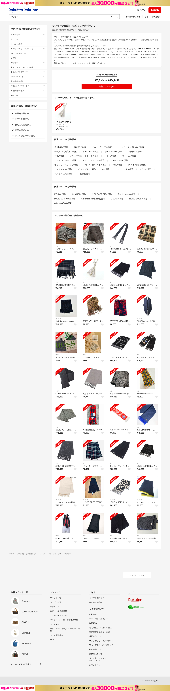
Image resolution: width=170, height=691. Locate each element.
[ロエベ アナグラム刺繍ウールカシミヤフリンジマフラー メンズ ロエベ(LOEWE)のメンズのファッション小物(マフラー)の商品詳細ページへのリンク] (66, 487)
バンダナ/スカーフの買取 (65, 160)
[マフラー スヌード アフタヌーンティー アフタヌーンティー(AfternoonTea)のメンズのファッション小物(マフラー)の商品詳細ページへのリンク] (93, 342)
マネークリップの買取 (102, 147)
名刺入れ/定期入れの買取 (65, 151)
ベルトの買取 (110, 155)
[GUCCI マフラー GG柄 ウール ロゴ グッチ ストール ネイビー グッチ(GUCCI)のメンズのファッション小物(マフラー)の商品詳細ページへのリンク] (147, 523)
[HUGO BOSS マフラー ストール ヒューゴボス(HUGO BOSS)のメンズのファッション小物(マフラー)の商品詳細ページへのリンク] (66, 342)
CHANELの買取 (79, 194)
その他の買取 (84, 173)
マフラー (58, 246)
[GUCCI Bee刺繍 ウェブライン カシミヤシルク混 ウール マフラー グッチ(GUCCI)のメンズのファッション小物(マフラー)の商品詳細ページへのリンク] (66, 523)
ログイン (141, 10)
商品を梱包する (21, 118)
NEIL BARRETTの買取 (102, 194)
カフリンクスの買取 (63, 169)
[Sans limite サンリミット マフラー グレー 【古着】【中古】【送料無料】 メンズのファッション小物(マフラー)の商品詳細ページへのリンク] (147, 270)
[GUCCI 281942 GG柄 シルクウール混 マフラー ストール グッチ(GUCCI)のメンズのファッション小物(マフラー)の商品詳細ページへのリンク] (147, 306)
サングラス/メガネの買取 (95, 164)
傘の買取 (106, 169)
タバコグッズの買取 (63, 173)
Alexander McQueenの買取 (93, 198)
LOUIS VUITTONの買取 (64, 198)
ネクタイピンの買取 (137, 164)
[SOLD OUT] (63, 112)
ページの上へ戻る (137, 575)
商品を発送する (21, 130)
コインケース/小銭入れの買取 (131, 147)
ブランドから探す (152, 16)
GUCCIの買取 (117, 198)
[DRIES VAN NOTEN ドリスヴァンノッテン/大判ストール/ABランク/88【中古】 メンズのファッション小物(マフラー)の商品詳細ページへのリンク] (93, 306)
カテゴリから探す (133, 16)
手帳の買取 (117, 164)
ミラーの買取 (145, 169)
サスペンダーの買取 (119, 160)
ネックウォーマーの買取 (94, 160)
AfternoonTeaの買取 (63, 203)
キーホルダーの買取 (113, 151)
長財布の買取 (80, 147)
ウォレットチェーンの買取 (66, 164)
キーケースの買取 (91, 151)
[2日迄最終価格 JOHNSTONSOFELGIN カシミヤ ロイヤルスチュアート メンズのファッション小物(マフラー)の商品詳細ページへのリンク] (93, 414)
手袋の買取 (59, 155)
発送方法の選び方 (22, 124)
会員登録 (155, 10)
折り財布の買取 (61, 147)
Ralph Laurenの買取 (127, 194)
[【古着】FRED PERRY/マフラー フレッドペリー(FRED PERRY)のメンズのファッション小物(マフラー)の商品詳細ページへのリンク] (93, 487)
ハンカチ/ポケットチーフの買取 (84, 155)
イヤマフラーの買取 (87, 169)
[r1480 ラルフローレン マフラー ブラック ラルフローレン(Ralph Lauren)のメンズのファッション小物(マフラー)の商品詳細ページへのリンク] (93, 523)
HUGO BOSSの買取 (138, 198)
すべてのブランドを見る (21, 664)
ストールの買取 (129, 155)
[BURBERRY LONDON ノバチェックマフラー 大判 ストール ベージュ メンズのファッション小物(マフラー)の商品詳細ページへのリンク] (147, 233)
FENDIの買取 (60, 194)
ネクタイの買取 (135, 151)
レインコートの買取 (125, 169)
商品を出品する (21, 113)
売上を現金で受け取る (24, 135)
